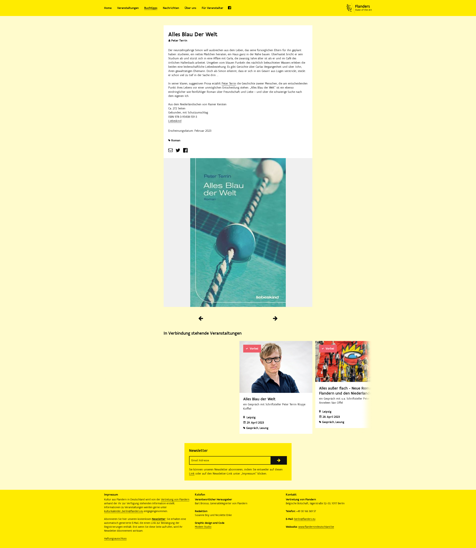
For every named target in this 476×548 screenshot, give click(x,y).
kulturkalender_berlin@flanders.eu (123, 511)
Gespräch (328, 422)
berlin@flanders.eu (304, 519)
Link (191, 473)
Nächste (275, 318)
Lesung (339, 422)
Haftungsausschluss (115, 538)
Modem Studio (203, 526)
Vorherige (201, 318)
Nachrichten (171, 8)
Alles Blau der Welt (259, 399)
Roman (175, 140)
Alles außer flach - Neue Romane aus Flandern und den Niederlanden (350, 390)
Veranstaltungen (128, 8)
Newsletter (158, 519)
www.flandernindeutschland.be (316, 526)
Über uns (190, 8)
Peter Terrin (229, 83)
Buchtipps (150, 8)
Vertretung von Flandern (175, 499)
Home (108, 8)
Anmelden (279, 460)
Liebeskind (174, 121)
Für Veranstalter (212, 8)
